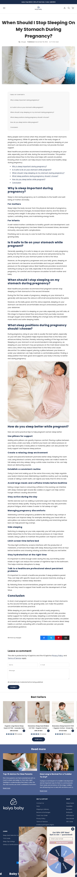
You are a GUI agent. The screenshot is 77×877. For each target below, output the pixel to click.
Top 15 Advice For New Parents (17, 774)
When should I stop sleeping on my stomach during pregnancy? (32, 112)
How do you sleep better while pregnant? (24, 122)
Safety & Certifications (10, 844)
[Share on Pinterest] (58, 638)
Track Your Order (42, 815)
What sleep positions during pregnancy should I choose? (29, 117)
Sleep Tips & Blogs (9, 841)
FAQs (38, 806)
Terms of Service (14, 658)
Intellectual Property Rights (45, 825)
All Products (70, 815)
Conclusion (14, 127)
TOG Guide (6, 838)
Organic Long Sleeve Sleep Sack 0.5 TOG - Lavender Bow (14, 727)
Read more (6, 788)
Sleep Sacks (70, 803)
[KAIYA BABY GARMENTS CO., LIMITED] (13, 805)
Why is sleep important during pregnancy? (24, 100)
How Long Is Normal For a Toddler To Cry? (56, 775)
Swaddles (69, 806)
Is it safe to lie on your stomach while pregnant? (26, 107)
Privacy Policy (57, 655)
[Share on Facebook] (44, 638)
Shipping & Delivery (42, 809)
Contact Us (40, 803)
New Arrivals (70, 818)
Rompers (69, 809)
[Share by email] (65, 638)
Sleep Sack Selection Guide (12, 835)
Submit (13, 687)
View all (38, 739)
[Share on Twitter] (51, 638)
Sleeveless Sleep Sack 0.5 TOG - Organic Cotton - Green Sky (63, 727)
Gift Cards (69, 822)
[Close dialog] (72, 829)
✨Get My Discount (61, 843)
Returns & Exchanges (43, 812)
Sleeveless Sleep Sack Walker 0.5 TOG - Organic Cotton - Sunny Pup (38, 727)
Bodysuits (69, 812)
